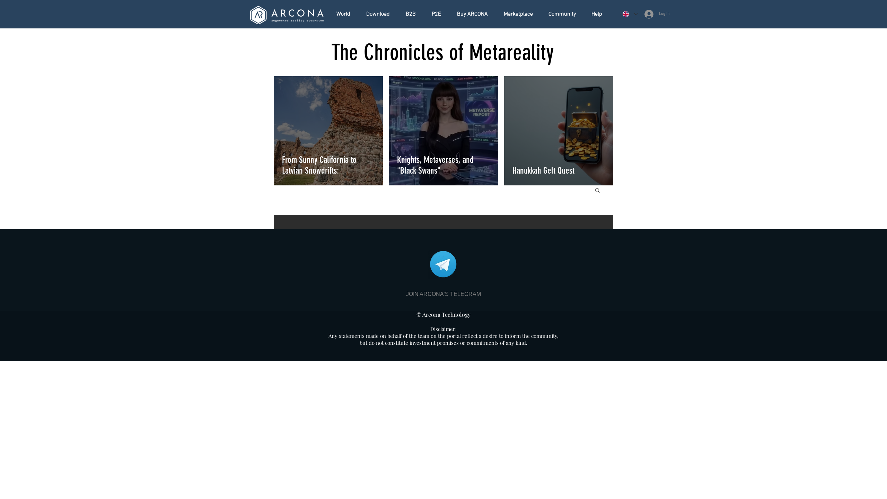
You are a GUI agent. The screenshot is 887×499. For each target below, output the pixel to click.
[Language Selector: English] (630, 14)
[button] (597, 190)
